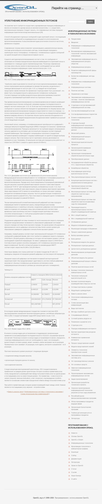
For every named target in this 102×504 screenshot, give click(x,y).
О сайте (74, 479)
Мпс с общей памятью (79, 215)
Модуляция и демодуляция (81, 290)
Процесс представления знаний (82, 343)
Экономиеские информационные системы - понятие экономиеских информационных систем (83, 100)
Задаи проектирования (79, 379)
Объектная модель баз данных (82, 258)
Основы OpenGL (77, 436)
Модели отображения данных (82, 225)
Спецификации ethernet (79, 315)
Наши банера (76, 476)
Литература (75, 418)
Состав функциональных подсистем (84, 114)
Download (74, 452)
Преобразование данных (80, 159)
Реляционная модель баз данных (83, 242)
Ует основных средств (79, 364)
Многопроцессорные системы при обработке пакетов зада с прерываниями (83, 194)
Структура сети (76, 325)
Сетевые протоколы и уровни (81, 287)
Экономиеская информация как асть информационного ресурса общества (84, 61)
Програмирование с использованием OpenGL (72, 498)
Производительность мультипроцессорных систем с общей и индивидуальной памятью (83, 210)
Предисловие (76, 39)
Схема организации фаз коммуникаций (34, 394)
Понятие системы (77, 91)
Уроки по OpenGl (77, 465)
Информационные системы (81, 87)
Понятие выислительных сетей (82, 267)
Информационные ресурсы (81, 67)
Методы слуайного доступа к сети (83, 312)
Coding (73, 455)
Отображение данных (79, 222)
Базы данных (76, 239)
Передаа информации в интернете (83, 329)
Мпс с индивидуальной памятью (82, 219)
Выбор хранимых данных (80, 235)
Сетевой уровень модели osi (81, 318)
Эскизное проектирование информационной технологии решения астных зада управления (83, 390)
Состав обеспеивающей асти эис (83, 111)
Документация (76, 459)
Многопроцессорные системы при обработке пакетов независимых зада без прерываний (83, 202)
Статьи (73, 469)
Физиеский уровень (78, 133)
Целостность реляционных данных (83, 249)
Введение (74, 42)
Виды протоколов (77, 308)
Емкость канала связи (15, 392)
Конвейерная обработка (80, 168)
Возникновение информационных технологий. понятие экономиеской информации (83, 54)
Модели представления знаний (82, 346)
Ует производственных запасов (82, 361)
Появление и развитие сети (81, 322)
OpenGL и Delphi (77, 440)
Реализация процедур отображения (84, 229)
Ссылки (74, 472)
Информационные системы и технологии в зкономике (44, 392)
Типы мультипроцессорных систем (83, 177)
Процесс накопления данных (81, 232)
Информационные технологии (82, 443)
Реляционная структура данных (82, 245)
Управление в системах (79, 94)
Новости (74, 433)
